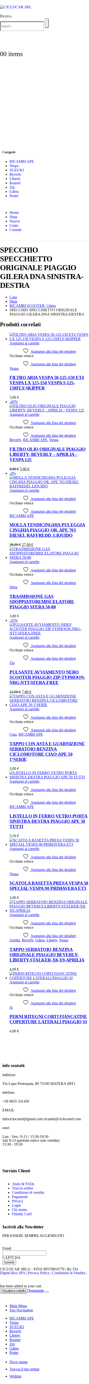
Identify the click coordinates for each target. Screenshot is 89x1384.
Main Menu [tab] (18, 1306)
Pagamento (36, 1291)
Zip (12, 187)
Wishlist (15, 1376)
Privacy (17, 1201)
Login (16, 1205)
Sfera (13, 587)
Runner (15, 183)
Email (6, 1248)
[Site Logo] (16, 7)
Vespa (14, 166)
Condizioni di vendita (28, 1192)
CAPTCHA (11, 1258)
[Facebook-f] (8, 1157)
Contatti (15, 230)
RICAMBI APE (21, 161)
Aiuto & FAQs (23, 1184)
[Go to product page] (49, 337)
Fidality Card (22, 1214)
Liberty (14, 179)
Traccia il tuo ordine (24, 1369)
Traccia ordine (22, 1188)
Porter (14, 196)
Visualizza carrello (14, 1291)
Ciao (13, 734)
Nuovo (14, 221)
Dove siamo (18, 1362)
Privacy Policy (39, 1273)
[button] (5, 16)
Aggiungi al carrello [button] (24, 343)
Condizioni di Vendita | (69, 1273)
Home (14, 213)
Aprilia (14, 940)
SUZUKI (16, 170)
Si (11, 1007)
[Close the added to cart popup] (47, 1292)
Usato (13, 225)
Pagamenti (20, 1197)
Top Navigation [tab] (21, 1310)
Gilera (14, 192)
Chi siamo (19, 1210)
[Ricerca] (47, 23)
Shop (13, 217)
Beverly (15, 174)
